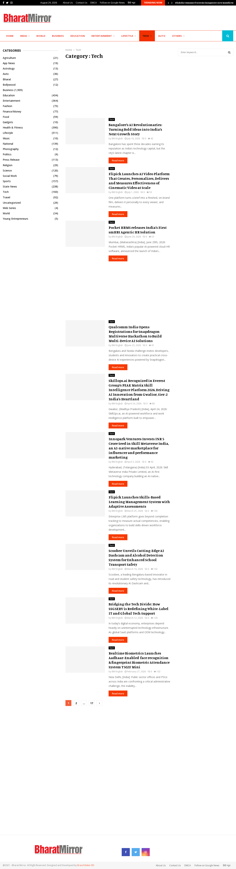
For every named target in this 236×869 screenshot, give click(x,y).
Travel (6, 197)
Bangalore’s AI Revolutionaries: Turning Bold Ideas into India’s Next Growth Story (135, 129)
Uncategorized (12, 202)
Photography (11, 149)
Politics (7, 154)
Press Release (11, 159)
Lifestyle (127, 35)
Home (9, 35)
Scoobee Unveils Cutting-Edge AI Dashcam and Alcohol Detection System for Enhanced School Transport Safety (136, 557)
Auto (161, 35)
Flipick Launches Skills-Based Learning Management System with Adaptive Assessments (139, 502)
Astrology (9, 68)
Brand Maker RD (85, 865)
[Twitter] (214, 36)
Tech (146, 35)
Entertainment (101, 35)
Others (177, 35)
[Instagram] (218, 36)
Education (77, 35)
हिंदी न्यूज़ (131, 2)
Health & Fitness (13, 127)
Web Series (9, 208)
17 (91, 703)
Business (58, 35)
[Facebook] (210, 36)
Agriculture (9, 58)
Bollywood (9, 84)
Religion (7, 165)
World (40, 35)
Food (6, 117)
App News (9, 63)
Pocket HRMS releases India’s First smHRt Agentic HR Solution (138, 229)
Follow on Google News (112, 2)
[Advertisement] (166, 17)
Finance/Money (12, 111)
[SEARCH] (229, 52)
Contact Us (81, 2)
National (8, 143)
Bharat (7, 79)
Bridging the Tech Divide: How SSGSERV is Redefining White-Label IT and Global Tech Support (139, 609)
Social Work (10, 176)
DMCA (93, 2)
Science (7, 170)
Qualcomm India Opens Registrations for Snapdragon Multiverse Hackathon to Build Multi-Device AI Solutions (135, 334)
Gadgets (8, 122)
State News (10, 186)
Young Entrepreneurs (15, 218)
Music (6, 138)
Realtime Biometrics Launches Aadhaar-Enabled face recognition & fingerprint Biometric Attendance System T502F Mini (139, 660)
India (23, 35)
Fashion (7, 106)
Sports (7, 181)
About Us (68, 2)
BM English (117, 138)
